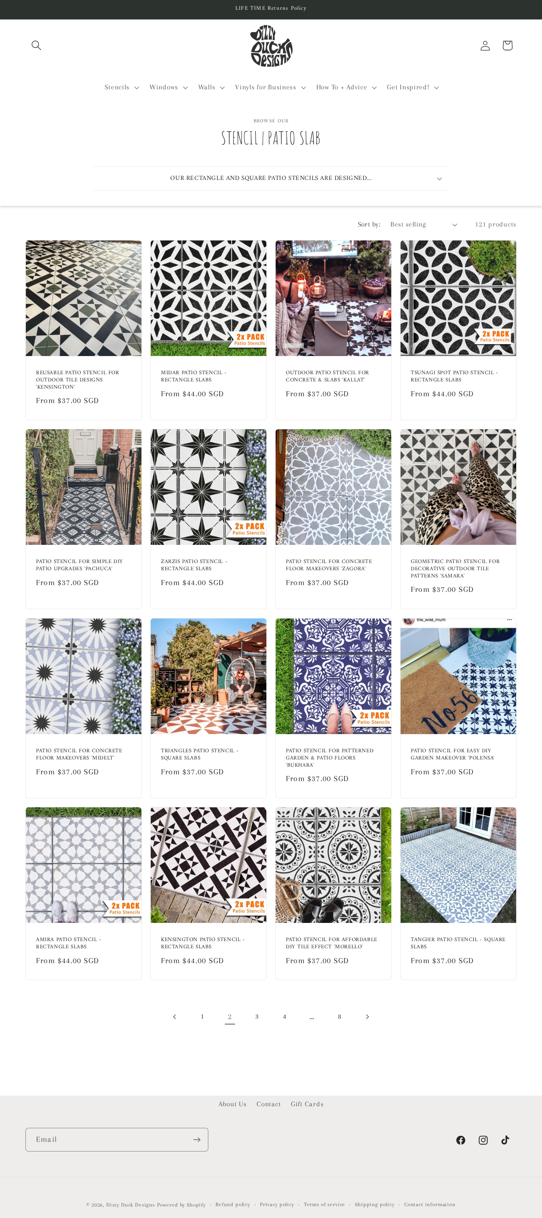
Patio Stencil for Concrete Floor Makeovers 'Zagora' (329, 566)
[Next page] (367, 1016)
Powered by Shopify (181, 1205)
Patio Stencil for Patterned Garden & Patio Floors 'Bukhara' (329, 758)
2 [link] (230, 1016)
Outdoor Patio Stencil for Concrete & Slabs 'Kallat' (327, 377)
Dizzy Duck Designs (130, 1205)
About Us (232, 1104)
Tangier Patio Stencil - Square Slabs (458, 943)
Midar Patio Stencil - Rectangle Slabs (194, 377)
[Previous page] (175, 1016)
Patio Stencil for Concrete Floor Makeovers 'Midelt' (79, 755)
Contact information (430, 1204)
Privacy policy (277, 1204)
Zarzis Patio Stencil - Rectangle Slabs (194, 566)
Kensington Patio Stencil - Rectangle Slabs (203, 943)
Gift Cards (307, 1104)
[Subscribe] (196, 1140)
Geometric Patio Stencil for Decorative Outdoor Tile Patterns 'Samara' (455, 569)
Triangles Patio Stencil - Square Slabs (200, 755)
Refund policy (233, 1204)
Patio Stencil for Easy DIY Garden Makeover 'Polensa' (453, 755)
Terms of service (324, 1204)
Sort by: (369, 224)
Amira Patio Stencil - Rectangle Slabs (69, 943)
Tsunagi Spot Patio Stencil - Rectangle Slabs (454, 377)
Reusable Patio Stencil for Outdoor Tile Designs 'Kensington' (77, 381)
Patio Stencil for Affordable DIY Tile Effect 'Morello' (331, 943)
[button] (36, 45)
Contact (269, 1104)
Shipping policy (375, 1204)
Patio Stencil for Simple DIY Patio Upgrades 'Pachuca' (79, 566)
